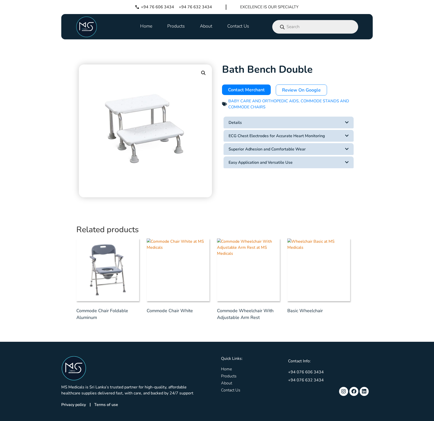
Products (176, 26)
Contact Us (238, 26)
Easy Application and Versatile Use (261, 162)
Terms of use (106, 404)
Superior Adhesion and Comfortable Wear (267, 149)
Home (146, 26)
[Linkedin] (364, 391)
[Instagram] (343, 391)
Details (235, 122)
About (206, 26)
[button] (203, 72)
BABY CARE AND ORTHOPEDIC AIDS (263, 101)
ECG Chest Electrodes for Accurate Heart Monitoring (277, 136)
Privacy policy (73, 404)
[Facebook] (353, 391)
